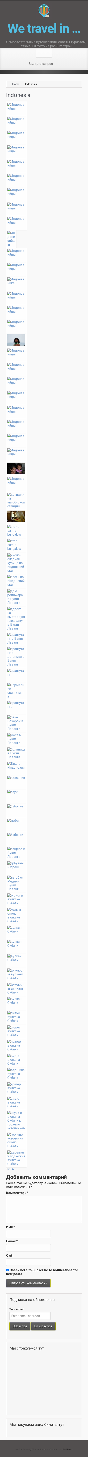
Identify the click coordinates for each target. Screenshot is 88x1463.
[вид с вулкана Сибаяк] (44, 1060)
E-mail (12, 1241)
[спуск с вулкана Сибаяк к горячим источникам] (44, 1120)
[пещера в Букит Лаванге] (44, 853)
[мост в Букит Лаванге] (44, 739)
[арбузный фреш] (44, 867)
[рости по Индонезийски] (44, 581)
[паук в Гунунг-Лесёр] (44, 796)
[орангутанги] (44, 707)
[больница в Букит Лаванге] (44, 753)
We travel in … (44, 28)
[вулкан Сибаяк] (44, 931)
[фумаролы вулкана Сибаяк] (44, 974)
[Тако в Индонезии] (44, 767)
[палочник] (44, 782)
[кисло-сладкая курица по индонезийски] (44, 563)
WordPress (67, 1449)
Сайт (10, 1255)
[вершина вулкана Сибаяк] (44, 1074)
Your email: (16, 1309)
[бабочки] (44, 839)
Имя (10, 1227)
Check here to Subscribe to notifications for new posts (42, 1272)
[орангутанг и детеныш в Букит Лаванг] (44, 657)
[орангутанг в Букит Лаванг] (44, 639)
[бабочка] (44, 810)
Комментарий (17, 1193)
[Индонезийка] (44, 283)
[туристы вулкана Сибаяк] (44, 899)
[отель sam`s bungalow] (44, 516)
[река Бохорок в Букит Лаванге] (44, 723)
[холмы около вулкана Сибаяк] (44, 915)
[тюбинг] (44, 824)
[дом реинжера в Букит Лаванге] (44, 597)
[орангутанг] (44, 675)
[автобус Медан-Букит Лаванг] (44, 883)
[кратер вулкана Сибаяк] (44, 1045)
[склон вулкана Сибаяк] (44, 1017)
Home (15, 84)
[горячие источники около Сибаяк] (44, 1140)
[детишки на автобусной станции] (44, 500)
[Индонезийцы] (44, 108)
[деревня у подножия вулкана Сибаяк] (44, 1158)
